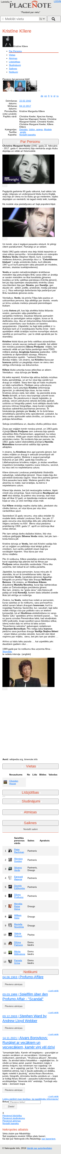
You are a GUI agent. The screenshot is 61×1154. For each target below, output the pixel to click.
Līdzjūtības (14, 61)
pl (54, 96)
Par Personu (15, 51)
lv (51, 96)
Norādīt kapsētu (27, 134)
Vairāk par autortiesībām (39, 1148)
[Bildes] (39, 90)
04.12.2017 (25, 106)
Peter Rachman (19, 850)
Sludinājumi (15, 65)
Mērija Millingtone (19, 952)
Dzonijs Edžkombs (19, 887)
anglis (23, 132)
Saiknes (13, 68)
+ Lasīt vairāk (53, 991)
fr (49, 96)
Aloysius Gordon (18, 860)
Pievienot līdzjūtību (12, 1115)
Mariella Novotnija (19, 925)
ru (57, 96)
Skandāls (7, 651)
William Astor (17, 916)
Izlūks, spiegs (36, 129)
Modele (48, 129)
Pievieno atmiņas (13, 984)
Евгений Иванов (18, 878)
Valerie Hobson (18, 934)
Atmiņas (13, 58)
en (45, 96)
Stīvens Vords (18, 868)
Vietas (12, 55)
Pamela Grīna (18, 961)
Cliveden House (13, 782)
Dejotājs (23, 129)
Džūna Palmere (18, 943)
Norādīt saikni (30, 829)
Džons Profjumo (18, 896)
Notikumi (13, 72)
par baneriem (48, 1138)
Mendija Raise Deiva (18, 906)
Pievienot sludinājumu (13, 1118)
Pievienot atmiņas (11, 1120)
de (42, 96)
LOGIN (57, 1)
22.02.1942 (25, 100)
